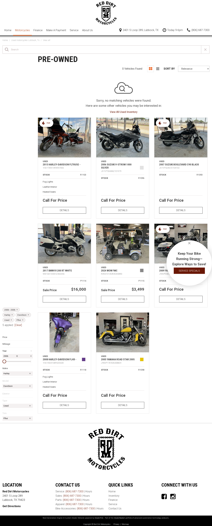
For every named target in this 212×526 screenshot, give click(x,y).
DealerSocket (119, 518)
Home (7, 30)
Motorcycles (22, 30)
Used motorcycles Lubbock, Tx (25, 40)
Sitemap (125, 524)
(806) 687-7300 (74, 491)
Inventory (113, 495)
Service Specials (189, 270)
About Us (87, 30)
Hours (88, 491)
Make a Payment (56, 30)
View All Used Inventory (123, 112)
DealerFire (99, 518)
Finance (38, 30)
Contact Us (114, 508)
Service (74, 30)
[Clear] (18, 325)
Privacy (116, 524)
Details (64, 210)
